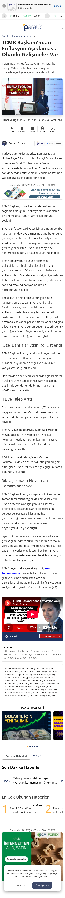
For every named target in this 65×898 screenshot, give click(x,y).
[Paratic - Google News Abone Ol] (48, 144)
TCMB (37, 756)
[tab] (27, 746)
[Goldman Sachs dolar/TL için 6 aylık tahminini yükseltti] (26, 725)
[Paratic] (32, 27)
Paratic (6, 36)
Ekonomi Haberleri (22, 36)
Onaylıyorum (42, 885)
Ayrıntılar (21, 885)
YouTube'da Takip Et (51, 636)
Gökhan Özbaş (17, 143)
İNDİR (57, 6)
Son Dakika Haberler (21, 767)
